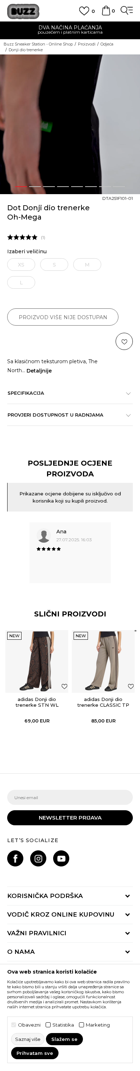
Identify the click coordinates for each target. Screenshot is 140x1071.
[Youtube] (61, 858)
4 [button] (63, 186)
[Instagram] (38, 858)
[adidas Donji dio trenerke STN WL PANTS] (36, 661)
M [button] (87, 264)
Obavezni (29, 1025)
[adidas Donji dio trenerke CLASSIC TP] (103, 661)
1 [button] (21, 186)
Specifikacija (26, 393)
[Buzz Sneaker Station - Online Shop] (23, 12)
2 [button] (35, 186)
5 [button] (77, 186)
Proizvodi (86, 44)
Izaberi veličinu (27, 252)
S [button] (54, 264)
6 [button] (91, 186)
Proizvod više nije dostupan (63, 317)
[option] (70, 30)
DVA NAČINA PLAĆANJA (70, 27)
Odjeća (107, 44)
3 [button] (49, 186)
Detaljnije (39, 371)
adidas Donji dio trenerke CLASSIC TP (103, 702)
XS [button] (21, 264)
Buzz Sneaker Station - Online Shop (38, 44)
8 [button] (119, 186)
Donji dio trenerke (26, 49)
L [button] (21, 282)
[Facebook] (15, 858)
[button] (133, 62)
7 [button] (105, 186)
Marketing (98, 1025)
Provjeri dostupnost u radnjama (55, 415)
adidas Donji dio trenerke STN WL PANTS (37, 705)
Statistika (63, 1025)
